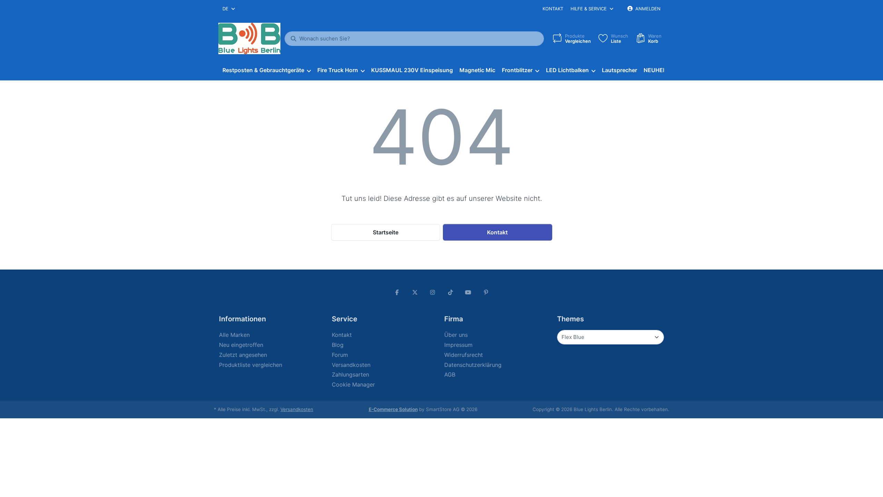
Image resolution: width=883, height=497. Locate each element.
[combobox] (229, 8)
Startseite (385, 232)
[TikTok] (450, 292)
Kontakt (553, 8)
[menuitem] (266, 70)
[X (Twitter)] (415, 292)
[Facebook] (397, 292)
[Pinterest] (486, 292)
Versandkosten (296, 409)
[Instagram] (432, 292)
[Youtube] (468, 292)
